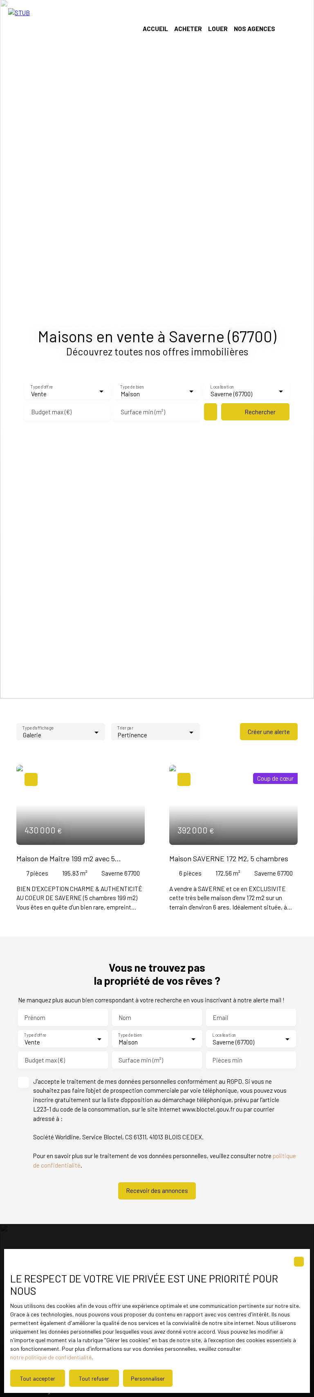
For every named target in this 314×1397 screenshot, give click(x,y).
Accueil (155, 28)
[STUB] (63, 28)
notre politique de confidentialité (51, 1357)
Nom (125, 1017)
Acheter (188, 28)
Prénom (35, 1017)
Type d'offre (41, 387)
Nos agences (254, 28)
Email (220, 1017)
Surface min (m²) (143, 412)
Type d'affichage (37, 728)
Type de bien (132, 387)
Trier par (125, 728)
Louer (218, 28)
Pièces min (227, 1060)
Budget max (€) (51, 412)
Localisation (221, 387)
